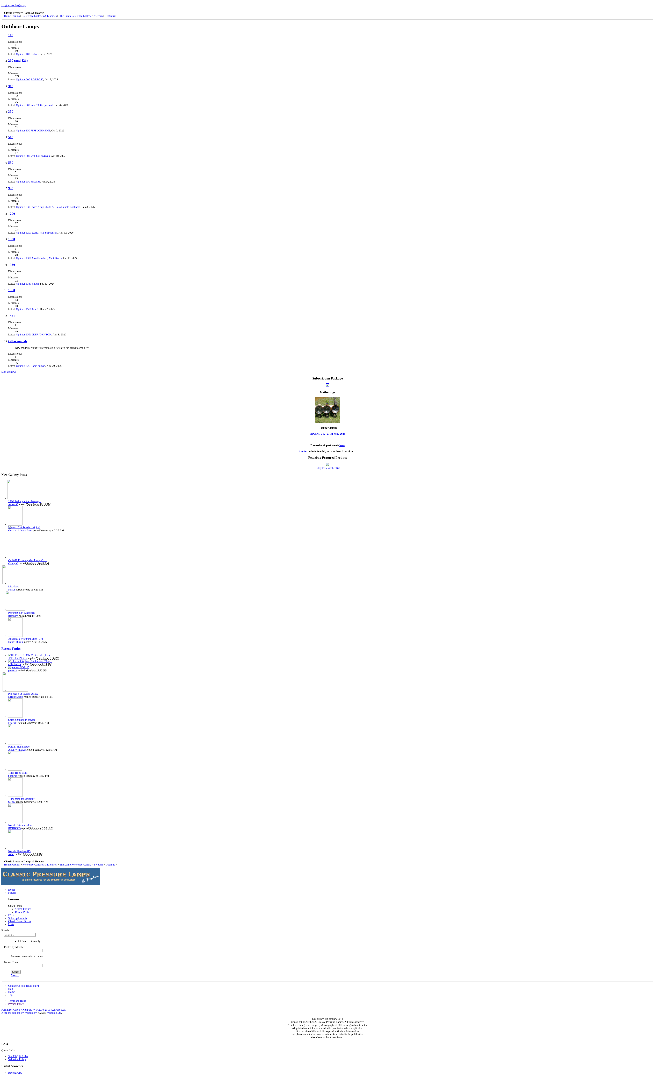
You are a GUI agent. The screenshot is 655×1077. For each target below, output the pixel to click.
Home (11, 889)
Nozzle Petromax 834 (20, 825)
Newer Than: (11, 962)
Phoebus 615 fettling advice (23, 693)
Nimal (11, 589)
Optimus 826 (23, 365)
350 (10, 111)
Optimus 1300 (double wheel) (32, 258)
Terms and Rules (17, 1000)
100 (10, 35)
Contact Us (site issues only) (23, 985)
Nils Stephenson (48, 232)
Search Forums (23, 908)
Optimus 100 (23, 54)
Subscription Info (17, 918)
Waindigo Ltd (53, 1012)
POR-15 (24, 667)
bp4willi (45, 155)
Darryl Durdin (16, 641)
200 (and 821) (18, 60)
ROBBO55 (37, 79)
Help (10, 988)
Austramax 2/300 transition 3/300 (26, 638)
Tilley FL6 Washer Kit (327, 468)
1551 (11, 316)
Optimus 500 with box (28, 155)
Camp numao (38, 365)
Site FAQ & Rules (18, 1056)
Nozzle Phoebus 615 (19, 851)
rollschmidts (14, 664)
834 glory (13, 586)
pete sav (12, 670)
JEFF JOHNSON (40, 130)
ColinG (35, 54)
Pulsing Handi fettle (19, 746)
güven (35, 283)
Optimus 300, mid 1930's (29, 105)
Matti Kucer (55, 258)
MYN (35, 309)
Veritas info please (40, 655)
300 (10, 86)
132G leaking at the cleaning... (24, 501)
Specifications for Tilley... (38, 661)
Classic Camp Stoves (19, 921)
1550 (11, 290)
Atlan (11, 854)
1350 (11, 264)
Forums (12, 892)
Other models (17, 341)
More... (15, 975)
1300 (11, 239)
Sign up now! (8, 371)
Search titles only (30, 941)
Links (11, 924)
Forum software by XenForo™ (33, 1009)
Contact (304, 451)
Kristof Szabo (15, 696)
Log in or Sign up (13, 5)
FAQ (11, 915)
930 (10, 188)
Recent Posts (22, 912)
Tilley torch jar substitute (21, 798)
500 (10, 137)
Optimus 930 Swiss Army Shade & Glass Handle (42, 207)
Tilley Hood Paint (17, 772)
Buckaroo (75, 207)
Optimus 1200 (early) (27, 232)
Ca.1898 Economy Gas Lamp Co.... (27, 560)
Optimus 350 (23, 130)
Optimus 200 (23, 79)
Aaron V (13, 504)
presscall (48, 105)
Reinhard (13, 615)
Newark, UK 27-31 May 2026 (327, 433)
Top (10, 995)
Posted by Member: (14, 947)
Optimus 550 (23, 181)
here (342, 445)
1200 (11, 213)
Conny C (13, 563)
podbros (12, 775)
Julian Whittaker (17, 749)
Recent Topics (10, 648)
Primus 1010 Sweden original (24, 527)
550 (10, 162)
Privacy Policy (16, 1003)
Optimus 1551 (23, 334)
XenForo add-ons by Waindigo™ (19, 1012)
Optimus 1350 (23, 283)
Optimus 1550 (23, 309)
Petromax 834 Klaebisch (21, 612)
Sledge (12, 801)
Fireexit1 (35, 181)
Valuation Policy (17, 1059)
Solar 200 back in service (21, 719)
